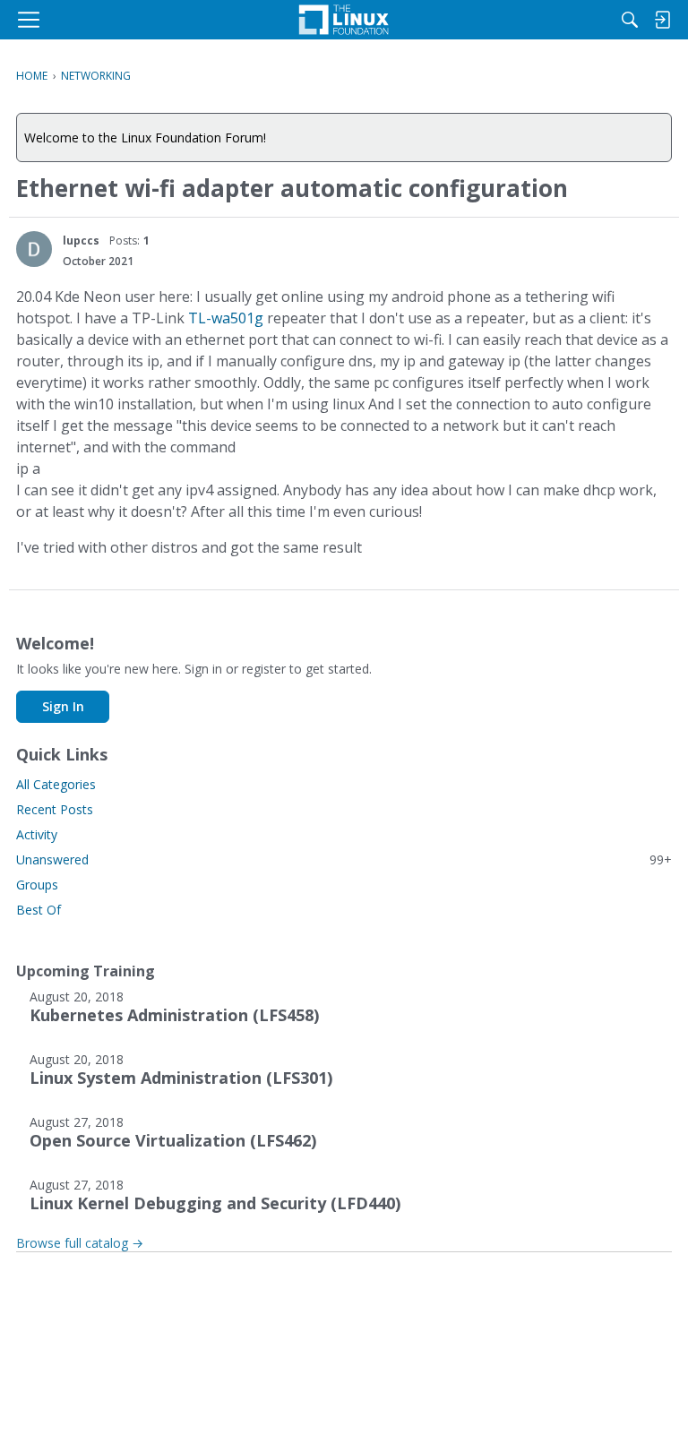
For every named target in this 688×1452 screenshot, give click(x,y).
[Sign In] (662, 19)
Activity (36, 834)
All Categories (56, 784)
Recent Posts (54, 809)
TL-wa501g (225, 318)
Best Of (38, 909)
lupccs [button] (81, 240)
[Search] (630, 19)
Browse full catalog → (79, 1242)
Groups (37, 884)
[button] (34, 249)
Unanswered (344, 859)
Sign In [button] (63, 706)
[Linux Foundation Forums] (344, 19)
